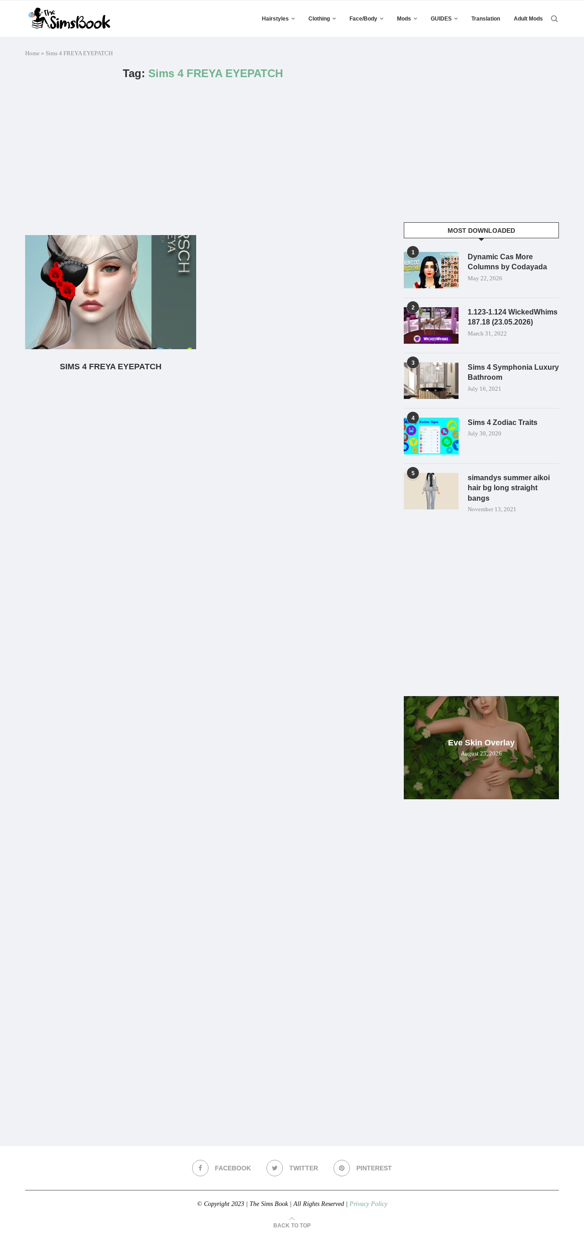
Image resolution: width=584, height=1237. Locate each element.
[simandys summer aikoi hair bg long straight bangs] (431, 491)
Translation (485, 19)
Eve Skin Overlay (481, 742)
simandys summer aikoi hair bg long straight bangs (509, 488)
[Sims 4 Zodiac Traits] (431, 436)
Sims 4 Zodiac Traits (502, 422)
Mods (404, 19)
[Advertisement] (203, 157)
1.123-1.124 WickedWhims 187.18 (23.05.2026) (513, 317)
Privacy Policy (368, 1203)
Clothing (319, 19)
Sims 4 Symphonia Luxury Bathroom (513, 372)
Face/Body (363, 19)
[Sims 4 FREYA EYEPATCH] (110, 292)
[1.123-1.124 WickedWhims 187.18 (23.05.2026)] (431, 325)
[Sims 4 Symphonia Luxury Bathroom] (431, 380)
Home (32, 53)
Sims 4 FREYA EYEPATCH (111, 366)
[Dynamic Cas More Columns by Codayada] (431, 270)
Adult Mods (528, 19)
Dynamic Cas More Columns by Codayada (507, 262)
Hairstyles (275, 19)
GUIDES (441, 19)
